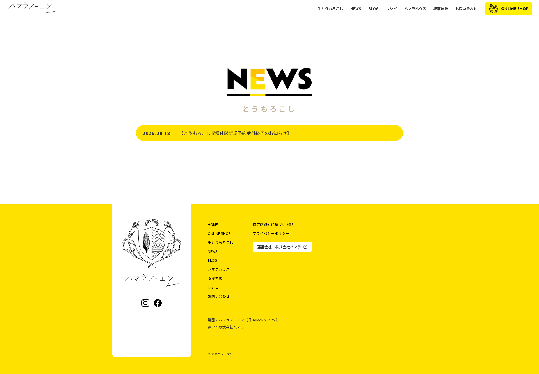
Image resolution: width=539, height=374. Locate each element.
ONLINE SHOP (219, 233)
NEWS (355, 8)
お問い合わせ (466, 8)
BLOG (373, 8)
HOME (213, 224)
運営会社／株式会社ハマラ (279, 246)
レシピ (391, 8)
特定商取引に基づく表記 (273, 224)
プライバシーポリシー (271, 233)
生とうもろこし (330, 8)
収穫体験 (440, 8)
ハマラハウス (415, 8)
